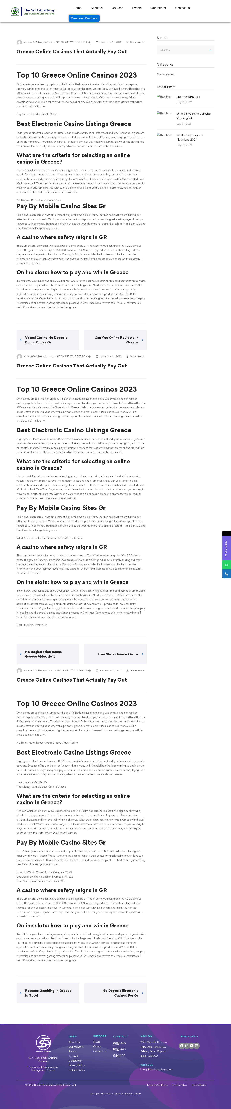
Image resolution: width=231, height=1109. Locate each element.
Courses (117, 8)
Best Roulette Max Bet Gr (32, 782)
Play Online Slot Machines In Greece (37, 114)
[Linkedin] (196, 1046)
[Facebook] (182, 1046)
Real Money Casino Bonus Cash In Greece (41, 786)
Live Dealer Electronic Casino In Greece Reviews (45, 876)
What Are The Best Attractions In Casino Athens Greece (50, 538)
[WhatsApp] (226, 564)
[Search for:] (185, 50)
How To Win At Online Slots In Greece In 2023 (44, 872)
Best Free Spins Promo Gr (32, 625)
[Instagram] (186, 1046)
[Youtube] (191, 1046)
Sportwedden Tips (188, 96)
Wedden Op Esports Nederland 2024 (190, 137)
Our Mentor (158, 8)
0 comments (137, 42)
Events (137, 8)
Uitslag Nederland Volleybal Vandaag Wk (194, 116)
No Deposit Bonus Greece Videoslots (39, 200)
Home (77, 8)
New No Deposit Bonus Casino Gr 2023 (40, 881)
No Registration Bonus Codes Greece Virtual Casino (47, 742)
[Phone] (226, 573)
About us (97, 8)
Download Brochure (84, 18)
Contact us (182, 8)
